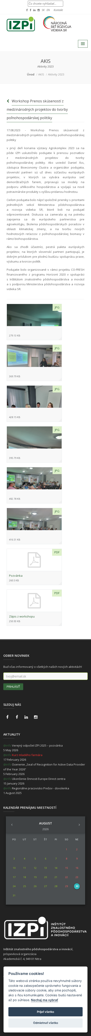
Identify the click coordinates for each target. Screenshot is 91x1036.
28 (56, 886)
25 (24, 886)
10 (14, 867)
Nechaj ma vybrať (44, 1000)
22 (66, 877)
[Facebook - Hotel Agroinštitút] (7, 717)
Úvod (30, 74)
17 (14, 877)
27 (45, 886)
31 (14, 895)
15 (66, 867)
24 (14, 886)
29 (66, 886)
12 (35, 867)
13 (45, 867)
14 (56, 867)
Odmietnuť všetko (45, 1023)
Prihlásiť (13, 687)
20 (45, 877)
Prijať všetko (45, 1011)
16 (77, 867)
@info (7, 745)
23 (77, 877)
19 (35, 877)
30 (77, 886)
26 (35, 886)
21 (56, 877)
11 (24, 867)
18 (24, 877)
